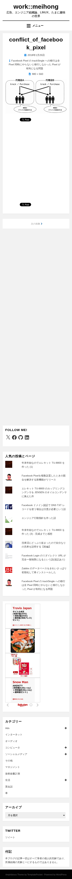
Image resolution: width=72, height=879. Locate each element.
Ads (7, 728)
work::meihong (36, 6)
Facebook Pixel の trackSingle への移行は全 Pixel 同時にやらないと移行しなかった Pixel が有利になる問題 (34, 64)
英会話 (9, 786)
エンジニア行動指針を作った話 (39, 518)
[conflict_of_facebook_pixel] (36, 95)
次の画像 (35, 223)
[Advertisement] (36, 163)
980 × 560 (37, 74)
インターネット (13, 734)
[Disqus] (36, 276)
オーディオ (11, 741)
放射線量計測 (12, 773)
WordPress (61, 874)
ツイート (10, 837)
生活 (7, 780)
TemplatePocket (34, 874)
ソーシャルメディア (16, 754)
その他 (9, 760)
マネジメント (12, 767)
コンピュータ (12, 747)
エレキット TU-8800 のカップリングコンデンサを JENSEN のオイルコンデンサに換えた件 (44, 492)
